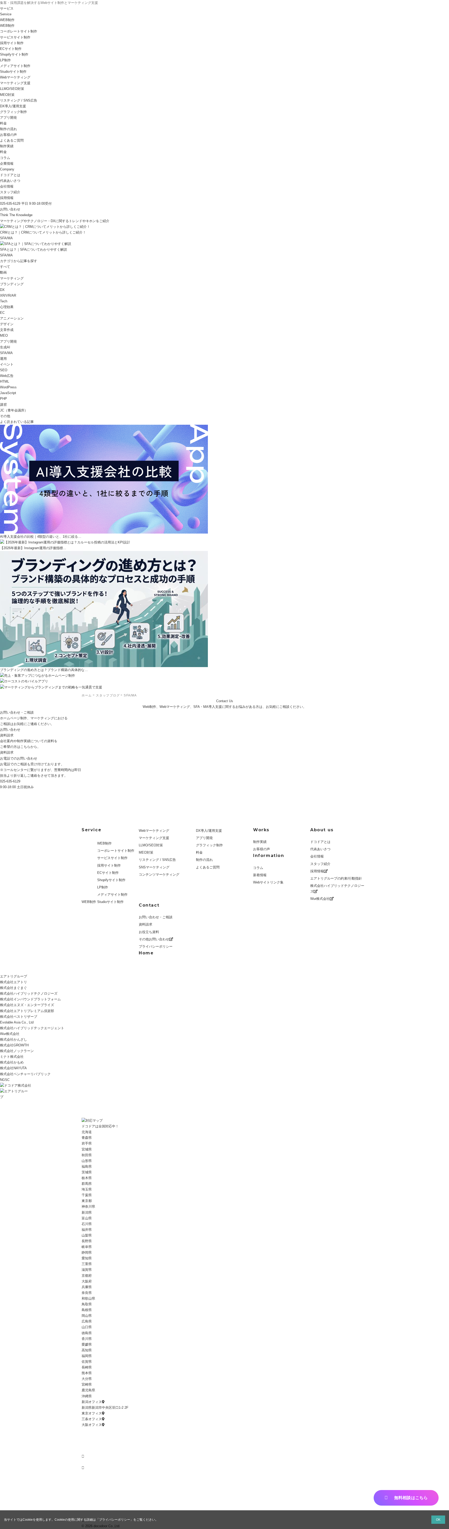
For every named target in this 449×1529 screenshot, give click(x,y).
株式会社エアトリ (13, 982)
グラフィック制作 (13, 112)
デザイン (7, 324)
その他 (5, 416)
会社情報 (7, 186)
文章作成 (7, 330)
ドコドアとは (10, 175)
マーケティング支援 (15, 83)
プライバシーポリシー (156, 946)
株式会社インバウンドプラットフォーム (30, 999)
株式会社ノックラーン (17, 1051)
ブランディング (12, 284)
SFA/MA (6, 353)
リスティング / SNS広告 (18, 100)
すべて (5, 267)
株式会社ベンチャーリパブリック (25, 1074)
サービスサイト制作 (15, 37)
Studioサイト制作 (110, 902)
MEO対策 (7, 95)
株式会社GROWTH (14, 1045)
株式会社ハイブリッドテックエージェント (32, 1028)
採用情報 (7, 198)
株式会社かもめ (12, 1062)
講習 (3, 405)
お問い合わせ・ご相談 (156, 917)
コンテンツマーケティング (159, 874)
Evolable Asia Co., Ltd (17, 1022)
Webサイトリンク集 (268, 882)
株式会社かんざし (13, 1039)
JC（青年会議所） (14, 410)
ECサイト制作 (11, 49)
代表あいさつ (10, 181)
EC (2, 313)
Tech (3, 301)
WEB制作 (7, 20)
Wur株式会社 (320, 899)
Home (146, 952)
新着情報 (260, 875)
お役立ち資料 (149, 932)
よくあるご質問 (12, 140)
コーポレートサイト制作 (18, 31)
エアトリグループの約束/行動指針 (336, 878)
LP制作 (5, 60)
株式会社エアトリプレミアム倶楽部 (27, 1011)
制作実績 (260, 842)
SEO (3, 370)
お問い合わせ (10, 209)
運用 (3, 359)
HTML (4, 381)
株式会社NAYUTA (13, 1068)
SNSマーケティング (154, 867)
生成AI (5, 347)
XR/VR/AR (8, 295)
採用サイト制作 (12, 43)
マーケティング (12, 278)
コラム (258, 868)
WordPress (8, 387)
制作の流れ (8, 129)
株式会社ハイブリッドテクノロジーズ (337, 888)
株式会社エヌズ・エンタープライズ (27, 1005)
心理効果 (7, 307)
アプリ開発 (8, 117)
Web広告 (7, 376)
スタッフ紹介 (10, 192)
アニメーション (12, 318)
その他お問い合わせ (154, 939)
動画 (3, 272)
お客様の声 (8, 135)
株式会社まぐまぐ (13, 988)
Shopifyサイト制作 (14, 54)
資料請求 (7, 752)
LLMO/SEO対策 (151, 845)
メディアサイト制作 (15, 66)
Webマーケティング (15, 77)
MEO (4, 335)
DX (2, 290)
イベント (7, 364)
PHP (3, 399)
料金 (3, 123)
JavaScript (8, 393)
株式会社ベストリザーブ (18, 1017)
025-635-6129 (10, 781)
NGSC (5, 1080)
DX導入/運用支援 (13, 106)
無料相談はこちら (411, 1497)
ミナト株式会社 (12, 1057)
